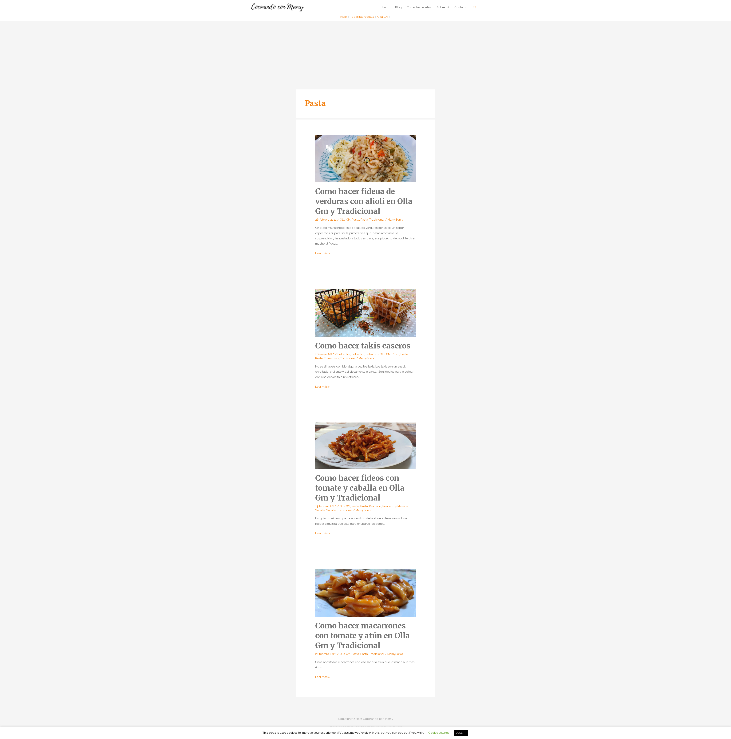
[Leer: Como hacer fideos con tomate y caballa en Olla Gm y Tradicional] (365, 445)
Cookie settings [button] (438, 732)
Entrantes (344, 354)
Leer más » (322, 253)
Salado (320, 510)
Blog (398, 7)
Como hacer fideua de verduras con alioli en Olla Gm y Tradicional (364, 201)
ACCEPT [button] (460, 732)
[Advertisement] (365, 49)
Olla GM (345, 219)
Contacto (460, 7)
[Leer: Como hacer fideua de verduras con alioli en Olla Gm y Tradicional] (365, 158)
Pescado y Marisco (395, 506)
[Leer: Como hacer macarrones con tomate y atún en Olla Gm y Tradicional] (365, 592)
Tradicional (376, 219)
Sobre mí (443, 7)
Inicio (385, 7)
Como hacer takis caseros (363, 346)
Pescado (375, 506)
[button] (475, 7)
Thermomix (331, 358)
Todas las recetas (419, 7)
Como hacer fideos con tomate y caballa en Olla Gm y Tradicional (360, 488)
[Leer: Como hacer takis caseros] (365, 312)
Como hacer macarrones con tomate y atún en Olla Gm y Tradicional (362, 635)
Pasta (355, 219)
